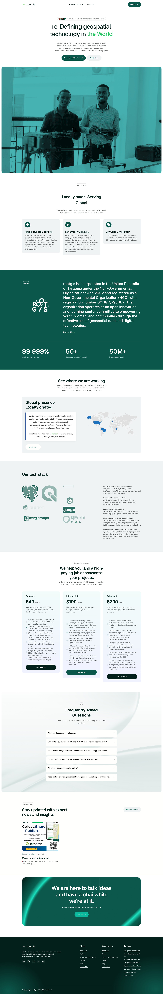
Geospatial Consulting (131, 963)
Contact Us (84, 967)
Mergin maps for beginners (35, 858)
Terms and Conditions (88, 957)
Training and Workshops (132, 966)
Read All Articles (132, 809)
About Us (26, 283)
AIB (72, 4)
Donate (133, 4)
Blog (81, 964)
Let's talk (80, 914)
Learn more (33, 447)
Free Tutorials (128, 976)
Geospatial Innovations (132, 951)
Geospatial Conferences (132, 969)
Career (82, 960)
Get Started (41, 667)
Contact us (94, 58)
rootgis (31, 4)
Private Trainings (130, 972)
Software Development (132, 959)
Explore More (69, 332)
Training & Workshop (28, 854)
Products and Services (72, 58)
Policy (82, 954)
